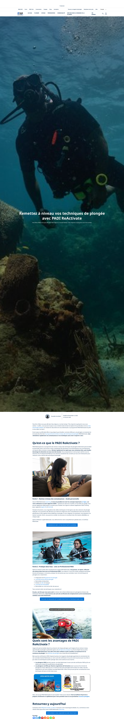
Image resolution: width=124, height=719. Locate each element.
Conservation (38, 9)
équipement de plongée (50, 577)
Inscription (56, 9)
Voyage (43, 13)
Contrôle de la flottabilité (42, 584)
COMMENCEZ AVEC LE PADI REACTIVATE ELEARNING (62, 525)
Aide (96, 9)
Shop (50, 9)
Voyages (45, 9)
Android (50, 507)
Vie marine (94, 13)
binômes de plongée (53, 653)
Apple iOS (43, 507)
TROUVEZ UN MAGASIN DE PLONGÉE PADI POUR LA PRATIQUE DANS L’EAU (62, 599)
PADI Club (31, 9)
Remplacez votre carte (88, 9)
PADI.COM (20, 9)
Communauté (61, 13)
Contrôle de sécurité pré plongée (44, 579)
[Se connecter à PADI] (106, 14)
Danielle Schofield (56, 416)
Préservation (51, 13)
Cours (26, 9)
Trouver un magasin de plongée (75, 9)
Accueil (30, 13)
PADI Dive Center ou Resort (48, 707)
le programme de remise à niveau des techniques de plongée (61, 434)
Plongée (36, 13)
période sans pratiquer (64, 650)
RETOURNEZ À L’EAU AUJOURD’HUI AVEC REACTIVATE (62, 713)
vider (42, 583)
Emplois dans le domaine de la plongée (75, 13)
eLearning (48, 502)
